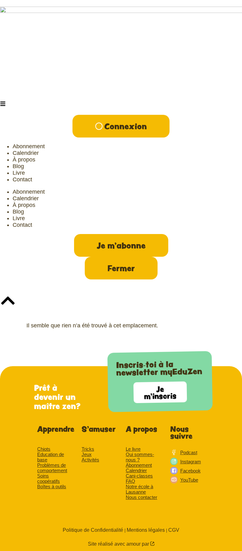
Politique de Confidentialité (93, 530)
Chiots (43, 449)
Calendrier (136, 470)
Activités (90, 459)
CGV (173, 530)
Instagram (190, 461)
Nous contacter (141, 497)
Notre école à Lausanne (139, 489)
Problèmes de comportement (52, 467)
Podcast (188, 452)
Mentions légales (146, 530)
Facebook (190, 470)
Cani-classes (139, 475)
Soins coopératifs (48, 478)
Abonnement (139, 465)
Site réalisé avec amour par (119, 544)
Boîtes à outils (51, 486)
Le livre (133, 449)
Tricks (88, 449)
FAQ (130, 481)
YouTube (189, 480)
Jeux (87, 454)
